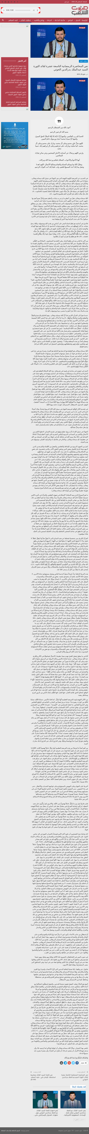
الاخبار (78, 20)
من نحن (66, 1)
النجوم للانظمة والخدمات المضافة (10, 1130)
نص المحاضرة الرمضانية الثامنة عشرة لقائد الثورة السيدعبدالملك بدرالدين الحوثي (74, 1077)
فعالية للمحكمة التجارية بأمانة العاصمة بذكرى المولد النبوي (16, 103)
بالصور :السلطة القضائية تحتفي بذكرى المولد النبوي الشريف (15, 93)
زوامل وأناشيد (39, 20)
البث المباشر (13, 20)
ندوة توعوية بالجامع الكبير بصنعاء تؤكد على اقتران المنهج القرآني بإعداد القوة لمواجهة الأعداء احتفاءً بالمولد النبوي (15, 69)
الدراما (49, 20)
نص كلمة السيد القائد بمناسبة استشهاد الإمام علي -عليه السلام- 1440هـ (43, 1077)
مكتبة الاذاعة (60, 20)
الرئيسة (84, 20)
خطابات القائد (26, 20)
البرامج (70, 20)
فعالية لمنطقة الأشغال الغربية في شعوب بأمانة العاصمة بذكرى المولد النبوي (15, 82)
